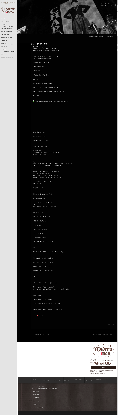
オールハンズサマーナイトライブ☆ (103, 334)
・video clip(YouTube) (7, 26)
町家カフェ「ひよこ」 (7, 44)
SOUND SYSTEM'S (6, 32)
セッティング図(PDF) (38, 407)
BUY (2, 54)
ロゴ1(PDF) (36, 391)
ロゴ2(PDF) (36, 394)
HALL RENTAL (5, 35)
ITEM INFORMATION (7, 29)
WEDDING (4, 41)
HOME (3, 18)
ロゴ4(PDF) (36, 401)
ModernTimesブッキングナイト (42, 334)
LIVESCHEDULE (46, 379)
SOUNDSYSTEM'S (66, 379)
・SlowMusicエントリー (8, 51)
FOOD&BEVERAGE (6, 38)
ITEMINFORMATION (57, 379)
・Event (4, 49)
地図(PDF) (35, 404)
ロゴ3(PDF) (36, 397)
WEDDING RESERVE (7, 57)
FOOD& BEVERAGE (88, 379)
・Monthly (4, 24)
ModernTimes (37, 316)
